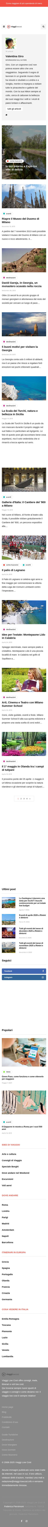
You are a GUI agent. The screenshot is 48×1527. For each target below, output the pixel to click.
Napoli (5, 1236)
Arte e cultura (9, 1154)
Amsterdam (8, 1230)
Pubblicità (6, 1417)
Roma (5, 1205)
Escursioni (7, 1179)
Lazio (5, 1337)
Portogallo (7, 1274)
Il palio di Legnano (13, 570)
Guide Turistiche (10, 1434)
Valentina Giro (15, 56)
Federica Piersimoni (14, 1506)
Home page (7, 1407)
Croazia (6, 1293)
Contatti (5, 1427)
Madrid (5, 1223)
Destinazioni (8, 1440)
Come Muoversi (9, 1455)
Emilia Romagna (10, 1319)
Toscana (6, 1325)
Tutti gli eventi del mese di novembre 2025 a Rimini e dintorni (31, 945)
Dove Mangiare (9, 1445)
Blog (4, 1412)
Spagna (6, 1268)
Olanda (5, 1280)
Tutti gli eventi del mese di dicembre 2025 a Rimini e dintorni (31, 931)
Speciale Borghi (10, 1166)
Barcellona (7, 1242)
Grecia (5, 1262)
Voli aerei (7, 1185)
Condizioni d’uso (10, 1422)
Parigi (5, 1217)
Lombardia (7, 1356)
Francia (6, 1287)
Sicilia (5, 1344)
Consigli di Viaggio (12, 1160)
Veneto (5, 1350)
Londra (5, 1211)
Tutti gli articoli (14, 109)
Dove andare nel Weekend (15, 1173)
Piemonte (7, 1331)
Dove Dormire (9, 1450)
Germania (7, 1299)
